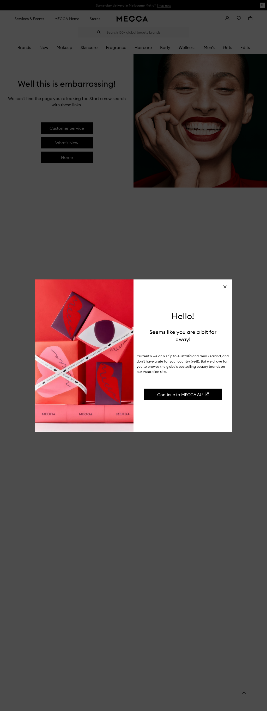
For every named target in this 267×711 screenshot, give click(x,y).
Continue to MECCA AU (180, 394)
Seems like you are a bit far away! (182, 335)
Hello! (183, 316)
